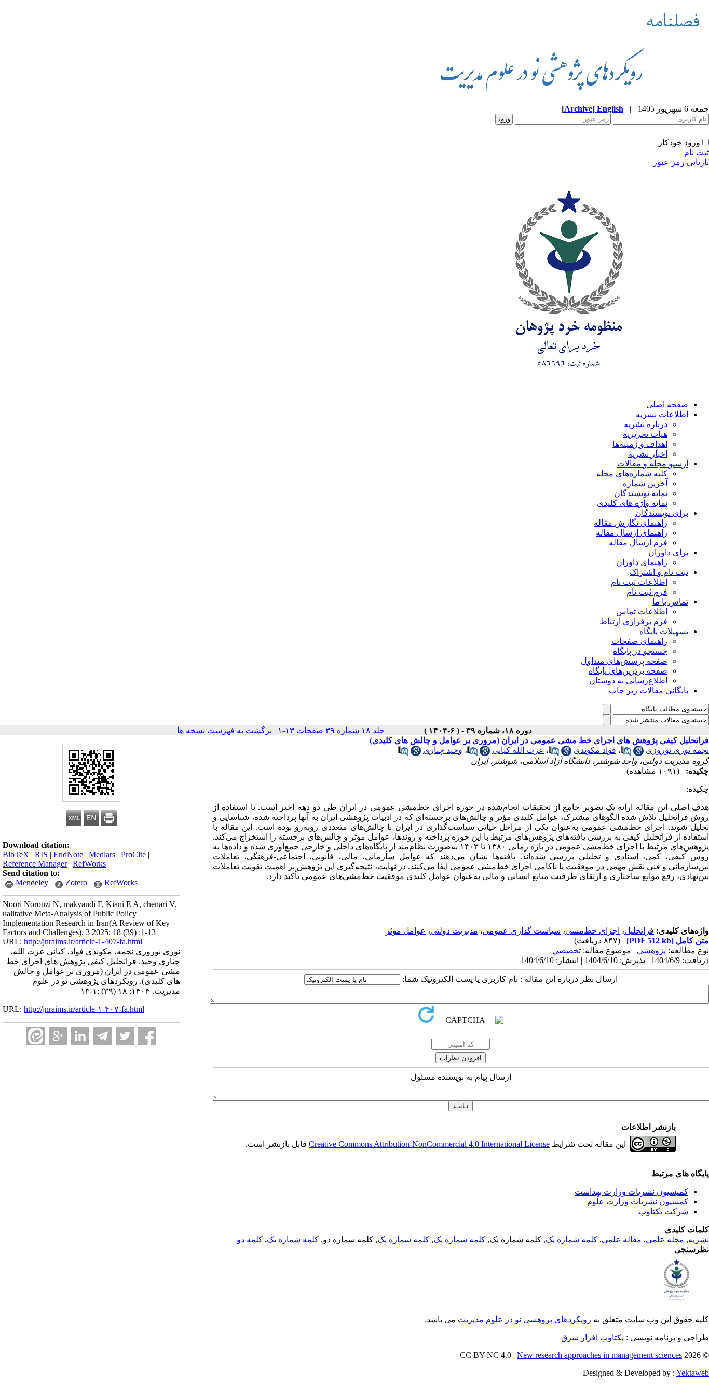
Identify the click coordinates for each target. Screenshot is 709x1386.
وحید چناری (442, 750)
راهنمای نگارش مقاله (630, 522)
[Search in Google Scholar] (638, 753)
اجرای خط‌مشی (592, 930)
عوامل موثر (406, 930)
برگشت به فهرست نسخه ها (224, 730)
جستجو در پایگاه (640, 651)
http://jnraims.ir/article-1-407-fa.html (83, 941)
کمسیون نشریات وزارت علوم (637, 1201)
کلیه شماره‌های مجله (631, 473)
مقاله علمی (622, 1239)
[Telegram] (102, 1036)
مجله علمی (665, 1239)
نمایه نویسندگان (640, 493)
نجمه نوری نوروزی (677, 750)
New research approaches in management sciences (599, 1355)
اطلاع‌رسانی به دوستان (628, 680)
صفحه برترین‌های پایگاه (628, 670)
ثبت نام (696, 152)
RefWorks (89, 863)
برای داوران (668, 552)
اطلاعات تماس (641, 611)
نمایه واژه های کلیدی (632, 503)
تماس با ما (670, 601)
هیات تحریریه (645, 434)
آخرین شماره (645, 483)
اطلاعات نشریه (662, 414)
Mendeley (32, 882)
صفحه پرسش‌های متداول (624, 660)
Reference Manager (35, 863)
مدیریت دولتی (454, 930)
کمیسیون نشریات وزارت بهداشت (631, 1191)
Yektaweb (692, 1372)
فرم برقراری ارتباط (633, 621)
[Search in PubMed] (626, 753)
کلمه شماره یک (571, 1239)
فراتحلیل (639, 930)
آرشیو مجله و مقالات (652, 463)
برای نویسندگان (661, 513)
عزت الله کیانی (518, 750)
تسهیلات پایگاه (663, 631)
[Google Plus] (58, 1036)
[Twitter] (125, 1036)
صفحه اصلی (667, 404)
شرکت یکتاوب (663, 1211)
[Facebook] (147, 1036)
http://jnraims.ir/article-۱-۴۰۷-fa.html (84, 1009)
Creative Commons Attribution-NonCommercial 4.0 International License (429, 1144)
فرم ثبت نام (646, 591)
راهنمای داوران (641, 562)
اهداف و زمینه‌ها (639, 444)
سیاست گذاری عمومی (522, 930)
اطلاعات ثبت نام (639, 582)
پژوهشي (651, 950)
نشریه (698, 1239)
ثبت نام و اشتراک (659, 572)
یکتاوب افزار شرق (592, 1337)
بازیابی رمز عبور (681, 162)
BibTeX (16, 854)
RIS (41, 854)
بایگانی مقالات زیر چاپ (648, 690)
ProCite (133, 854)
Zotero (76, 882)
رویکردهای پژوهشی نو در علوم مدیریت (524, 1319)
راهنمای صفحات (639, 641)
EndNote (68, 854)
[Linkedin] (80, 1036)
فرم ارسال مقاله (638, 542)
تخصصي (566, 950)
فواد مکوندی (595, 750)
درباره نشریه (645, 424)
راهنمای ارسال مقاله (631, 532)
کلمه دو (250, 1239)
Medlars (102, 854)
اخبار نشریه (647, 453)
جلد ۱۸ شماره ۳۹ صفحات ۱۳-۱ (331, 730)
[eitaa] (35, 1036)
